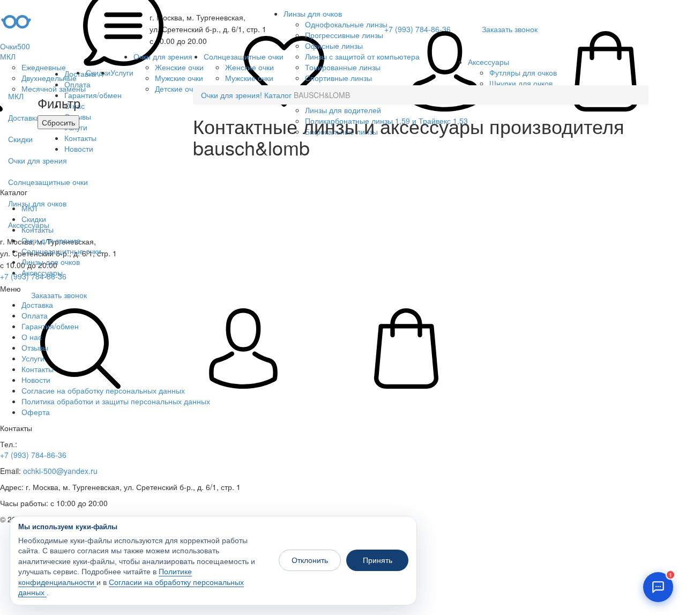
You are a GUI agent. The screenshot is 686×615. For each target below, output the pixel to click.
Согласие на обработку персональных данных (103, 390)
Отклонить (310, 560)
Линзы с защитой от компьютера (362, 56)
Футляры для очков (523, 72)
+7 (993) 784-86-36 (33, 454)
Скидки (98, 72)
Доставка (37, 304)
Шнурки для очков (521, 83)
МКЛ (8, 56)
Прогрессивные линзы (344, 34)
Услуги (121, 72)
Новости (35, 379)
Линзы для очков (313, 13)
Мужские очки (179, 77)
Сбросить (58, 122)
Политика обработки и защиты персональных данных (115, 401)
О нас (31, 336)
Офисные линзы (334, 45)
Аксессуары (488, 61)
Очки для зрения (162, 56)
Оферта (35, 411)
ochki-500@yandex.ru (60, 470)
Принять (377, 560)
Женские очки (179, 67)
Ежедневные (43, 67)
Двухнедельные (49, 77)
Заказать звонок (59, 295)
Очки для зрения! (231, 95)
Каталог (278, 95)
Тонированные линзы (343, 67)
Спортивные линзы (338, 77)
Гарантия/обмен (50, 326)
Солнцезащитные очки (244, 56)
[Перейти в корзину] (605, 72)
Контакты (37, 369)
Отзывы (34, 347)
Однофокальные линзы (346, 24)
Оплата (34, 315)
